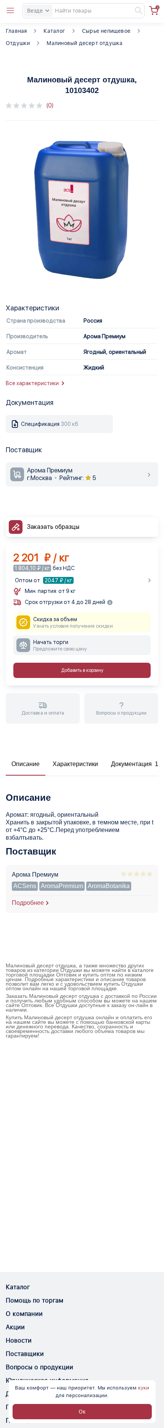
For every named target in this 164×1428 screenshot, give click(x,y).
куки (143, 1388)
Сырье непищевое (106, 31)
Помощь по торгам (34, 1300)
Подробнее (28, 903)
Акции (15, 1327)
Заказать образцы (53, 526)
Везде (35, 11)
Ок (82, 1412)
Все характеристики (32, 383)
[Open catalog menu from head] (10, 10)
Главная (16, 31)
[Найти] (135, 10)
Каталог (54, 31)
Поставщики (25, 1353)
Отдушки (18, 43)
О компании (24, 1313)
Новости (19, 1340)
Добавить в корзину (82, 670)
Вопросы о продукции (39, 1367)
